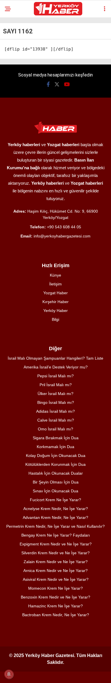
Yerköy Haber (55, 310)
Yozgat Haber (55, 293)
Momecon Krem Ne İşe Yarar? (55, 588)
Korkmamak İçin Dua (55, 446)
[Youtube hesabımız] (67, 84)
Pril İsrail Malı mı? (56, 384)
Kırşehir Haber (55, 301)
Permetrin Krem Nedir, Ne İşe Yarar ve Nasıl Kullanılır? (55, 526)
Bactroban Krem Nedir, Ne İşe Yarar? (55, 615)
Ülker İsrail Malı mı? (55, 393)
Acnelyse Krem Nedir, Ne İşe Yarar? (55, 508)
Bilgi (55, 319)
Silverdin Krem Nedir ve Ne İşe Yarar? (55, 553)
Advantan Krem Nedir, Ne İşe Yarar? (55, 517)
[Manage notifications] (8, 674)
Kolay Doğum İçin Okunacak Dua (55, 455)
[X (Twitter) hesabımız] (56, 84)
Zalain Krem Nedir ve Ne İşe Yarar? (56, 561)
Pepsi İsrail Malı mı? (55, 376)
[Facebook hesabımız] (48, 84)
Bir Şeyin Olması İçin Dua (56, 482)
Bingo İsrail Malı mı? (55, 402)
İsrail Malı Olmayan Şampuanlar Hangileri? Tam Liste (55, 358)
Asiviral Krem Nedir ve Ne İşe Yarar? (56, 579)
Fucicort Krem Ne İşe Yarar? (55, 499)
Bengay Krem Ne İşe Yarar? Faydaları (55, 535)
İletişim (55, 284)
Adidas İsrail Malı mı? (55, 411)
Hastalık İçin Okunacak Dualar (55, 473)
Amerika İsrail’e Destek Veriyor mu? (56, 367)
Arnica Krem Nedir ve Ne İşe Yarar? (55, 570)
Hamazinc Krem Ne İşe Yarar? (55, 606)
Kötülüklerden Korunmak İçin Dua (55, 464)
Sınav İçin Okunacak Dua (55, 491)
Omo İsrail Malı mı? (55, 429)
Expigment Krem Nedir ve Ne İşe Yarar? (56, 544)
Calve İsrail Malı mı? (55, 420)
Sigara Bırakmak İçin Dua (56, 438)
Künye (55, 275)
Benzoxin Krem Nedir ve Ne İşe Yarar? (55, 597)
